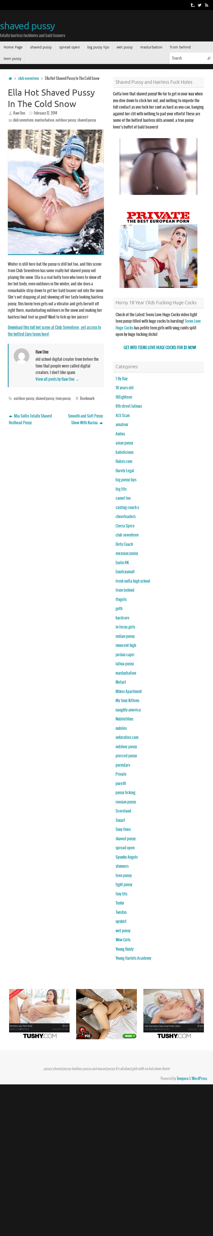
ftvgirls (121, 599)
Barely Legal (125, 471)
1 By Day (122, 379)
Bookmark (87, 399)
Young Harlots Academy (133, 958)
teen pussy (63, 399)
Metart (121, 682)
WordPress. (200, 1079)
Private (121, 774)
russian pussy (126, 802)
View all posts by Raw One (57, 379)
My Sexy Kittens (127, 700)
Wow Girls (123, 940)
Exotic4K (122, 563)
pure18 (121, 783)
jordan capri (125, 655)
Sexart (120, 820)
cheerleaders (126, 516)
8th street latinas (129, 406)
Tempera (182, 1079)
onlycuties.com (127, 737)
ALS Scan (123, 415)
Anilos (120, 434)
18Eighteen (124, 397)
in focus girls (125, 627)
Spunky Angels (127, 857)
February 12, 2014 (45, 113)
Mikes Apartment (129, 691)
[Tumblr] (192, 5)
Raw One (19, 113)
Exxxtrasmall (125, 572)
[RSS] (206, 5)
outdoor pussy (66, 120)
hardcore (122, 618)
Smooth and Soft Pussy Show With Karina (85, 419)
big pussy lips (126, 480)
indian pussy (125, 636)
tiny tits (121, 894)
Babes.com (124, 461)
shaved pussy (27, 26)
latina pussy (125, 664)
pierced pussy (126, 756)
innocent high (126, 645)
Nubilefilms (124, 719)
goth (119, 608)
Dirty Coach (124, 544)
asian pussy (124, 443)
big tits (121, 489)
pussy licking (125, 792)
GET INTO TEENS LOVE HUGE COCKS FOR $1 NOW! (160, 347)
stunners (122, 866)
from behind (125, 590)
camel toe (123, 498)
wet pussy (123, 931)
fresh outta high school (133, 581)
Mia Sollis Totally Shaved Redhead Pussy (30, 419)
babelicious (125, 452)
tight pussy (124, 884)
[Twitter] (199, 5)
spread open (125, 848)
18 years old (125, 388)
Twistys (121, 912)
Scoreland (123, 811)
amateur (122, 424)
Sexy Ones (123, 829)
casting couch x (127, 507)
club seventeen (28, 78)
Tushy (120, 903)
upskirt (121, 921)
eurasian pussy (127, 553)
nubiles (121, 728)
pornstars (123, 765)
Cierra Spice (125, 526)
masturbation (44, 120)
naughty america (128, 710)
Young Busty (125, 949)
